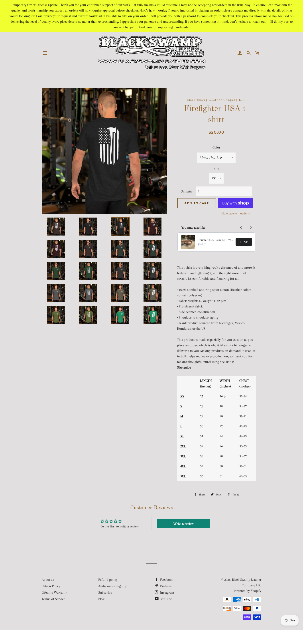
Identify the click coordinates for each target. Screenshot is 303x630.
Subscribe (105, 592)
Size (216, 168)
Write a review (183, 524)
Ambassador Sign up (112, 586)
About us (48, 580)
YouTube (165, 599)
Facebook (166, 580)
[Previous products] (241, 227)
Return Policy (51, 586)
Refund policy (108, 580)
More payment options (235, 213)
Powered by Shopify (247, 591)
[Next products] (251, 227)
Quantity (187, 191)
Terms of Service (53, 599)
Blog (101, 599)
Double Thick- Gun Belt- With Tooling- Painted (215, 240)
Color (216, 147)
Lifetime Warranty (54, 592)
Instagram (166, 592)
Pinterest (165, 586)
